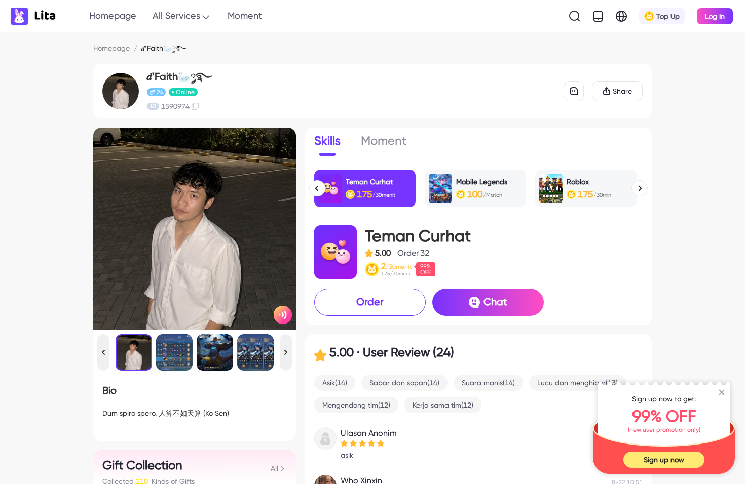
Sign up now (664, 460)
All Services (176, 15)
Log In (715, 16)
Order (370, 302)
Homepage (112, 15)
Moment (245, 15)
